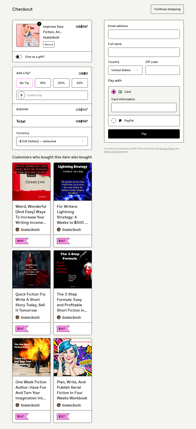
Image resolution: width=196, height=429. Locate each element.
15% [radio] (43, 83)
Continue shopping (167, 9)
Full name (115, 44)
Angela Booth (51, 37)
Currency (22, 133)
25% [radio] (80, 83)
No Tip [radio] (24, 83)
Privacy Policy (167, 148)
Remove (49, 44)
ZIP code (151, 62)
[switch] (19, 57)
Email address (118, 26)
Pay (144, 134)
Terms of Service (113, 151)
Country (113, 62)
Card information (123, 99)
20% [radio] (61, 83)
